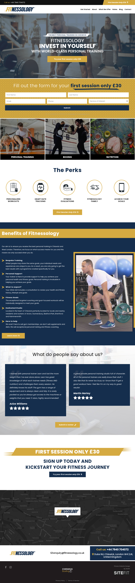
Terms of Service (73, 581)
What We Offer (105, 9)
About (94, 9)
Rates (114, 9)
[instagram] (10, 567)
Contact (128, 9)
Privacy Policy (60, 581)
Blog (121, 9)
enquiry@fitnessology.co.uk (68, 552)
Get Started (85, 9)
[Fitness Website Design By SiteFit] (121, 573)
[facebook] (6, 567)
